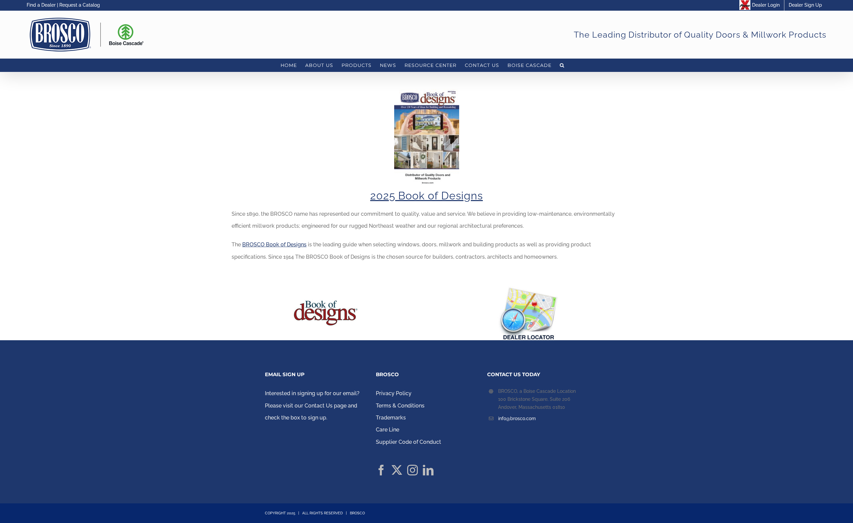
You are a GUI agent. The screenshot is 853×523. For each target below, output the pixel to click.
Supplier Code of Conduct (409, 442)
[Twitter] (397, 470)
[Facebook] (381, 470)
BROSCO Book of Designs (274, 244)
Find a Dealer (41, 5)
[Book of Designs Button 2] (325, 289)
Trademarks (391, 417)
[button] (562, 65)
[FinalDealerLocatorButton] (527, 289)
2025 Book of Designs (426, 195)
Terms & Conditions (400, 405)
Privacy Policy (394, 393)
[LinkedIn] (428, 470)
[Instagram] (412, 470)
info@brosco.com (517, 418)
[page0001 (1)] (426, 91)
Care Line (387, 429)
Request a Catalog (79, 5)
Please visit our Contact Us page (306, 405)
